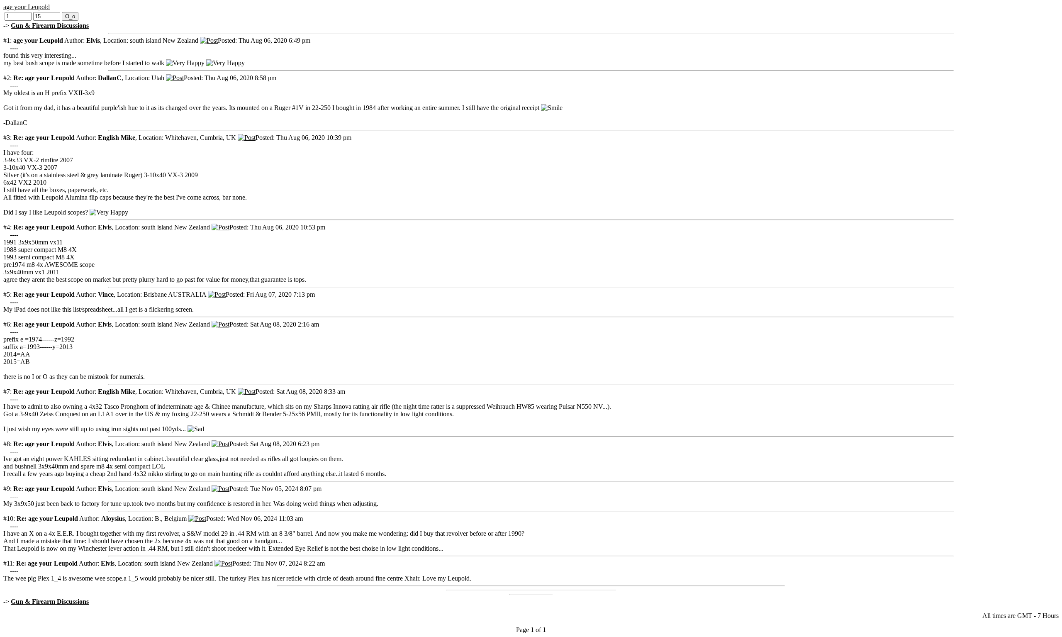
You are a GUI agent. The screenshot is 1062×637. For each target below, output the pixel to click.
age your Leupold (26, 6)
